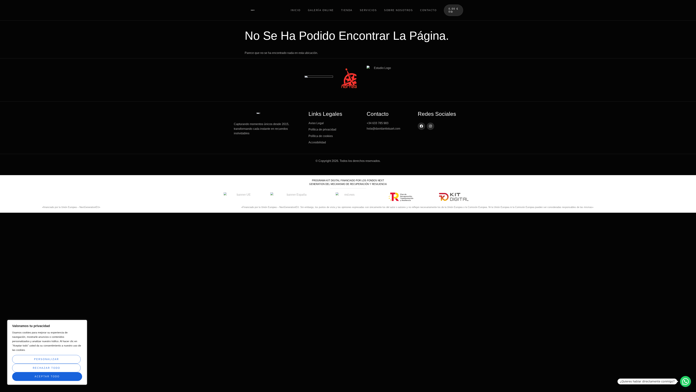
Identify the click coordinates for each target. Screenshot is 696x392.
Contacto (428, 10)
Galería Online (321, 10)
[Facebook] (421, 126)
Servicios (368, 10)
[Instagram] (430, 126)
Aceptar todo (47, 376)
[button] (685, 381)
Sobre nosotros (398, 10)
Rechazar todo (46, 368)
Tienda (347, 10)
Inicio (296, 10)
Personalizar (46, 359)
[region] (47, 352)
